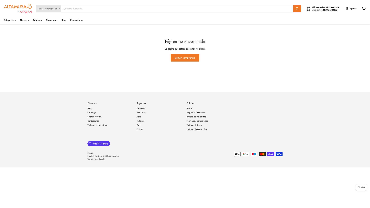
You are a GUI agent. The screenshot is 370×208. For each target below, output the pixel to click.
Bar (138, 125)
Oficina (140, 129)
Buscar (189, 108)
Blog (63, 20)
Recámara (141, 112)
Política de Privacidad (196, 116)
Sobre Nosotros (94, 116)
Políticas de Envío (194, 125)
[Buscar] (297, 8)
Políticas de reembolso (196, 129)
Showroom (51, 20)
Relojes (140, 120)
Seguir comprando (185, 58)
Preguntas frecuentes (195, 112)
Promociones (76, 20)
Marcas (23, 20)
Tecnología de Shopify (96, 159)
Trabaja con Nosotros (97, 125)
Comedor (141, 108)
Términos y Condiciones (197, 120)
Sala (139, 116)
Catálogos (92, 112)
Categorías (9, 20)
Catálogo (37, 20)
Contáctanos (93, 120)
